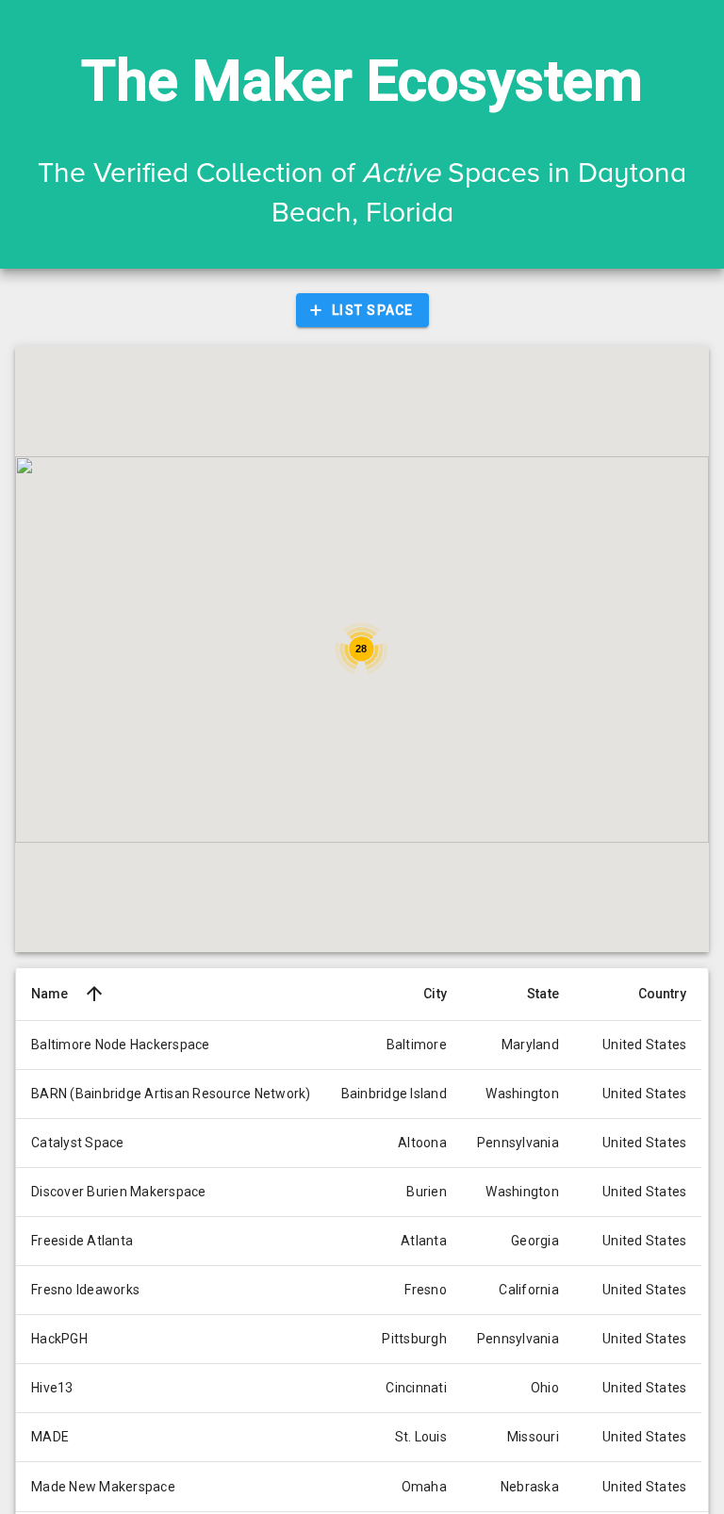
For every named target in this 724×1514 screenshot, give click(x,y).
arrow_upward (94, 993)
